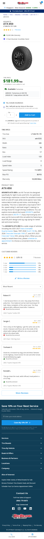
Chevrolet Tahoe (8, 236)
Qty (9, 112)
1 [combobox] (10, 115)
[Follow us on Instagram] (19, 508)
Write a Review (23, 278)
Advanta (17, 15)
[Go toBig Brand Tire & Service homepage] (23, 3)
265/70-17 (17, 215)
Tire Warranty (38, 525)
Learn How (33, 123)
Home (5, 15)
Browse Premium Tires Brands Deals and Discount (19, 483)
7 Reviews (18, 30)
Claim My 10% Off (21, 423)
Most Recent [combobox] (8, 286)
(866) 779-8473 (22, 501)
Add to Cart (30, 115)
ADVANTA (29, 212)
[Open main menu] (4, 3)
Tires (11, 15)
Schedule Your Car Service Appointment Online (17, 486)
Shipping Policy (27, 525)
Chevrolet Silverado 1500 (15, 233)
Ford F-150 (31, 231)
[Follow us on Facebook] (13, 508)
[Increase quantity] (16, 115)
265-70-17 (33, 15)
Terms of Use (16, 525)
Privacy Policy (24, 428)
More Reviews (22, 393)
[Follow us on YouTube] (25, 508)
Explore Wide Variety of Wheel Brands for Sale (17, 480)
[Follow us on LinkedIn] (30, 508)
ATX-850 (25, 15)
